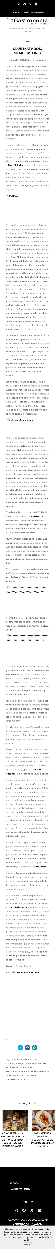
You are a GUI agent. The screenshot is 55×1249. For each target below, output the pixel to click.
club (33, 1059)
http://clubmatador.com (25, 972)
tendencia (31, 1075)
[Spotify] (36, 4)
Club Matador (15, 165)
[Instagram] (18, 4)
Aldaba (35, 516)
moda (19, 1067)
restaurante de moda (17, 1071)
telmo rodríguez (15, 1075)
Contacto (15, 12)
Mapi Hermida (20, 60)
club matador (13, 1063)
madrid (42, 1063)
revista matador (39, 1071)
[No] (51, 1237)
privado (27, 1067)
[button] (27, 40)
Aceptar (27, 1244)
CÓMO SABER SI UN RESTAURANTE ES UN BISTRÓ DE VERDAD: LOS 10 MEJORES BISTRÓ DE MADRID (12, 1139)
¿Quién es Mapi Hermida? (34, 12)
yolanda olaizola (15, 1079)
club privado (29, 1063)
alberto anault (20, 1059)
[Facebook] (24, 4)
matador (10, 1067)
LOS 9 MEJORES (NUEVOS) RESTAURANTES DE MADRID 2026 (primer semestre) (42, 1139)
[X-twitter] (30, 4)
